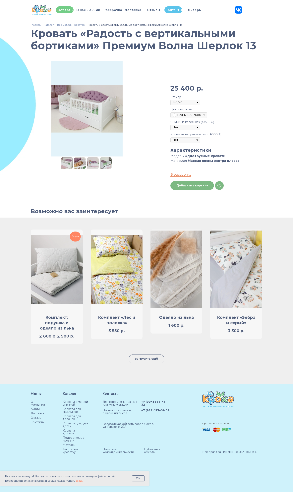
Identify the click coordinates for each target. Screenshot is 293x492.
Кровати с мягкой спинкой (75, 403)
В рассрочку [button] (180, 174)
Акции (94, 10)
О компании (38, 403)
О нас (81, 10)
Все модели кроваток (71, 24)
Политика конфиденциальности (118, 450)
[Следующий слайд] (117, 108)
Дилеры (195, 10)
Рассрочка (113, 10)
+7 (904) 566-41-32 (153, 403)
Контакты (174, 10)
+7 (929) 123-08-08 (155, 410)
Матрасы (69, 445)
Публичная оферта (152, 450)
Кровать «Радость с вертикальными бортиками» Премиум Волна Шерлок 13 (135, 24)
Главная (35, 24)
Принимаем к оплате (215, 423)
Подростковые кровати (73, 439)
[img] (238, 10)
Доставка (133, 10)
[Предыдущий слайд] (56, 108)
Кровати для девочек (72, 417)
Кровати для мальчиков (72, 410)
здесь (79, 480)
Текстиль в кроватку (70, 450)
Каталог (64, 10)
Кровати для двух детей (75, 425)
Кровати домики (69, 432)
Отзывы (153, 10)
